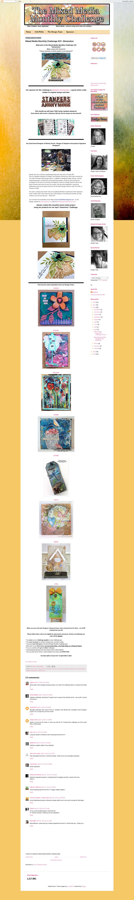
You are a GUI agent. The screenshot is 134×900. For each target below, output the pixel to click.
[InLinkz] (91, 284)
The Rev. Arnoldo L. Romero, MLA (39, 797)
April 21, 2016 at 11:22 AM (49, 774)
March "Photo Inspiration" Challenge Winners (100, 333)
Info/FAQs (39, 32)
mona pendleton (81, 668)
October (96, 314)
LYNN (56, 584)
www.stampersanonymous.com (66, 201)
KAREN (56, 414)
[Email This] (47, 666)
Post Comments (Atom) (40, 864)
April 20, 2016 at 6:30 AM (45, 764)
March (96, 343)
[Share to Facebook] (53, 666)
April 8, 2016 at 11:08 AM (43, 742)
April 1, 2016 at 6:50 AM (44, 707)
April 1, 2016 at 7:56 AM (45, 719)
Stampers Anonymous (60, 90)
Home (28, 32)
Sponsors (70, 32)
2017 (94, 305)
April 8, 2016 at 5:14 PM (47, 753)
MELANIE (56, 372)
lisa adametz (48, 668)
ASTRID (56, 455)
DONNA (56, 288)
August (96, 319)
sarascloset (33, 707)
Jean (31, 732)
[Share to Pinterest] (54, 666)
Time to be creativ (35, 753)
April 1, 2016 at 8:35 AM (40, 732)
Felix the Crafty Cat (35, 787)
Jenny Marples (34, 695)
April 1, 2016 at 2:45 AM (45, 695)
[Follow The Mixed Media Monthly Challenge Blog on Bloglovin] (98, 59)
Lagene (32, 682)
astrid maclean (34, 668)
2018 (94, 302)
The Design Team (55, 32)
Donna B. (95, 292)
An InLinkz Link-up (31, 661)
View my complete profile (98, 294)
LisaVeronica (33, 764)
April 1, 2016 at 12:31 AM (42, 682)
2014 (94, 354)
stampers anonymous (31, 670)
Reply (31, 689)
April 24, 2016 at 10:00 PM (57, 797)
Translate (104, 280)
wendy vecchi (41, 670)
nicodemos (70, 886)
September (97, 317)
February (97, 346)
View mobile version (56, 860)
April (95, 329)
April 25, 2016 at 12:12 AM (41, 808)
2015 (94, 351)
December (97, 309)
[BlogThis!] (49, 666)
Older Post (83, 857)
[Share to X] (51, 666)
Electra (32, 808)
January (96, 348)
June (95, 324)
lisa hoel (54, 668)
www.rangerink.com (46, 201)
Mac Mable (33, 821)
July (95, 322)
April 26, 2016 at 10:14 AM (44, 821)
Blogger (83, 886)
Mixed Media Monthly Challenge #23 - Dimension (100, 339)
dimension (41, 668)
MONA (56, 542)
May (95, 327)
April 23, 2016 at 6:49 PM (48, 787)
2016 (94, 307)
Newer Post (29, 857)
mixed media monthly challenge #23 (66, 668)
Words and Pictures (35, 774)
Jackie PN (33, 742)
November (97, 312)
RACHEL (56, 330)
